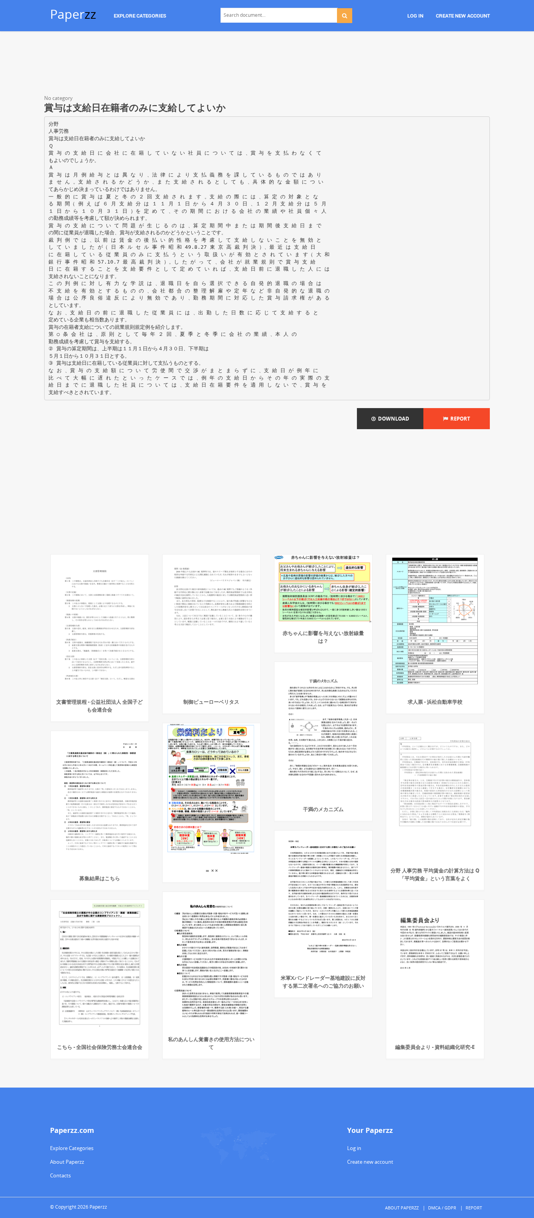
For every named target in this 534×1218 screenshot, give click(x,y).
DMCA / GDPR (442, 1208)
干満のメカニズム (323, 809)
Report (459, 418)
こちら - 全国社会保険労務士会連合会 (99, 1046)
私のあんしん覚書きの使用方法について (211, 1043)
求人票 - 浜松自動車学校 (435, 701)
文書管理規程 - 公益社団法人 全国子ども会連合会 (99, 705)
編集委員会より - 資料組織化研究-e (435, 1046)
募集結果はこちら (99, 878)
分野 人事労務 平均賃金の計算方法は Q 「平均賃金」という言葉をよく (435, 874)
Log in (354, 1148)
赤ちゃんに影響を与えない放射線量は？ (323, 637)
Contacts (60, 1175)
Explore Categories (71, 1148)
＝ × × (211, 870)
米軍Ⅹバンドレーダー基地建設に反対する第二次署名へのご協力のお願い (323, 981)
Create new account (370, 1161)
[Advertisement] (267, 64)
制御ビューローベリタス (211, 701)
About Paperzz (67, 1161)
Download (392, 418)
